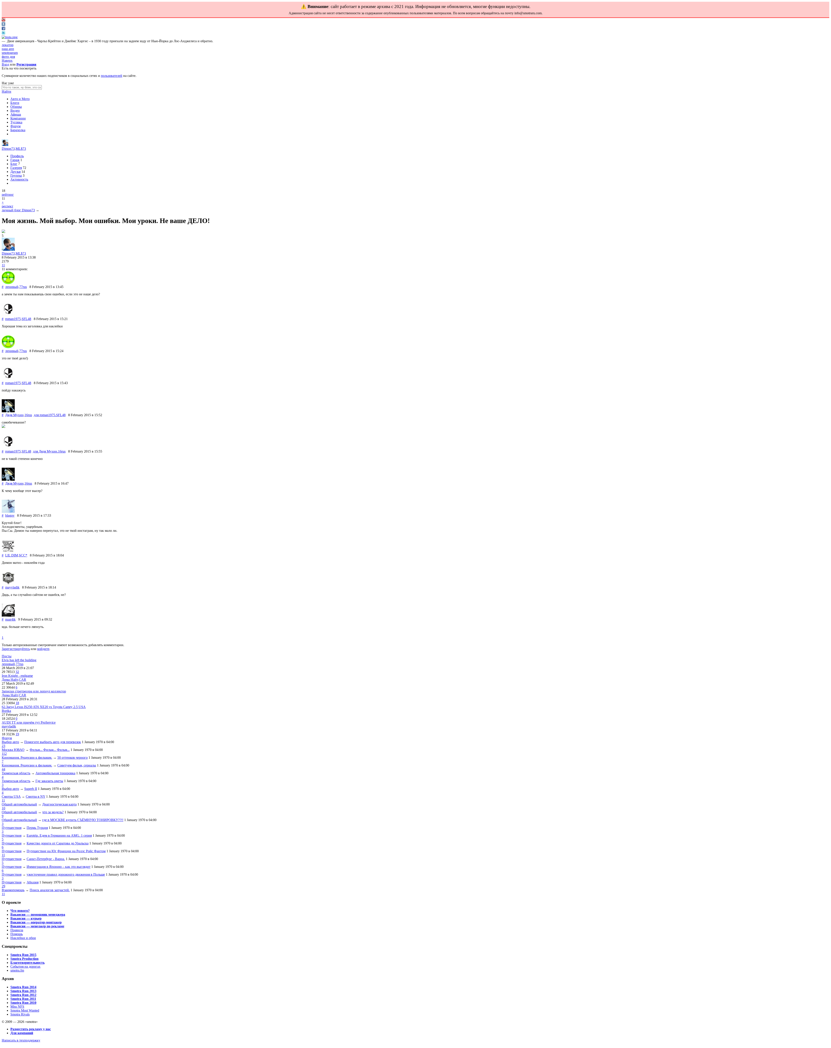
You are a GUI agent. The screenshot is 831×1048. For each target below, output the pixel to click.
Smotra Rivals (20, 1014)
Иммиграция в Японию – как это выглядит (58, 866)
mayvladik (12, 587)
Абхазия (33, 882)
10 (3, 808)
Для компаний (21, 1033)
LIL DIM (11, 555)
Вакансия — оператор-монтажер (36, 922)
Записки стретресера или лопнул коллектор (34, 691)
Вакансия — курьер (26, 918)
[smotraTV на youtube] (3, 20)
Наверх (7, 60)
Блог (13, 164)
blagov (9, 515)
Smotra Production (24, 959)
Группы (16, 175)
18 (17, 703)
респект (7, 206)
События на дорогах (25, 966)
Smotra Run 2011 (23, 999)
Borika (6, 711)
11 (3, 265)
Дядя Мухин (14, 415)
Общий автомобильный (19, 804)
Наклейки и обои (23, 938)
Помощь (16, 934)
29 (3, 886)
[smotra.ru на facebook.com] (3, 29)
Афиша (15, 114)
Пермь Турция (37, 828)
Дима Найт (10, 679)
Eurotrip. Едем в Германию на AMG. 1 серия (59, 835)
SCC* (23, 555)
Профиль (17, 156)
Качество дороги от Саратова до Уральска (58, 843)
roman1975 (13, 319)
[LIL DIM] (8, 551)
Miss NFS (17, 1006)
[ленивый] (8, 283)
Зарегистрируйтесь (16, 649)
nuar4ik (10, 619)
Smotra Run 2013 (23, 991)
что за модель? (53, 812)
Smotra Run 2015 (23, 955)
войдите (43, 649)
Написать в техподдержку (21, 1040)
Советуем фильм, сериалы (76, 765)
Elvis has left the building (19, 660)
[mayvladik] (8, 583)
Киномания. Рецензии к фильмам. (27, 757)
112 (4, 753)
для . (50, 415)
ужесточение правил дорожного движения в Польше (66, 874)
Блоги (14, 103)
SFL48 (26, 319)
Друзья (15, 171)
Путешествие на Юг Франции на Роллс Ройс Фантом (66, 851)
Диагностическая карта (59, 804)
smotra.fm (17, 970)
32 (17, 672)
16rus (28, 415)
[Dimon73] (5, 145)
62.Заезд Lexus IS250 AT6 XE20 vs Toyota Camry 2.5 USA (44, 707)
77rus (23, 287)
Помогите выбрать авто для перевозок (52, 742)
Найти (6, 91)
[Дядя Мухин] (8, 411)
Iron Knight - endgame (17, 676)
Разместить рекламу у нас (30, 1029)
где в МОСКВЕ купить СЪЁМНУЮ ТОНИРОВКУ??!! (82, 820)
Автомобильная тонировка (55, 773)
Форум (15, 126)
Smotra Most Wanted (24, 1010)
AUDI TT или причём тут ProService (29, 722)
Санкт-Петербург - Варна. (46, 859)
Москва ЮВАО (13, 750)
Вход (5, 64)
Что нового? (20, 910)
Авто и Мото (20, 99)
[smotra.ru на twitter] (3, 33)
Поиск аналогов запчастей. (50, 890)
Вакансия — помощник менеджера (37, 914)
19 (17, 734)
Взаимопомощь (13, 890)
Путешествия (11, 828)
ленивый (11, 287)
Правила (16, 930)
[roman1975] (8, 315)
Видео (15, 110)
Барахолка (17, 130)
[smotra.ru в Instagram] (10, 37)
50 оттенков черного (72, 757)
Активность (19, 179)
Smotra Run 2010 (23, 1002)
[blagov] (8, 511)
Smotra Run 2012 (23, 995)
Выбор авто (10, 742)
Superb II (30, 789)
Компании (18, 118)
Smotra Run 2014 (23, 987)
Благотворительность (27, 962)
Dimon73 (8, 148)
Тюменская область (16, 773)
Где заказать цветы (49, 781)
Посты (6, 656)
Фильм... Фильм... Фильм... (50, 750)
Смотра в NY (35, 796)
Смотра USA (11, 796)
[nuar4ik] (8, 615)
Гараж (14, 160)
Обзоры (16, 106)
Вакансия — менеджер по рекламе (37, 926)
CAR (22, 679)
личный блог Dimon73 (18, 210)
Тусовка (16, 122)
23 (3, 746)
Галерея (16, 168)
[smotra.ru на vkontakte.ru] (3, 24)
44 (3, 769)
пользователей (111, 76)
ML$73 (21, 148)
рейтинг (8, 194)
